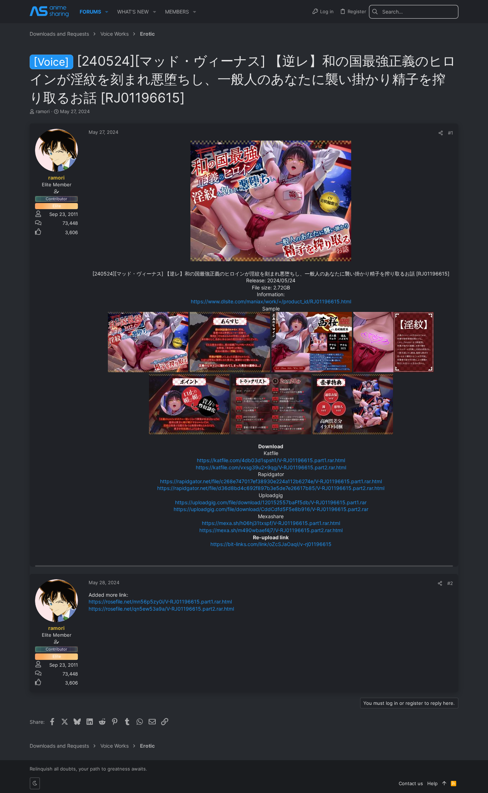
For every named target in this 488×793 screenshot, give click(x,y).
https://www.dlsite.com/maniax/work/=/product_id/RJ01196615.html (271, 301)
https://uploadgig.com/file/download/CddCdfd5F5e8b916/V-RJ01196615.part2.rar (271, 509)
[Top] (444, 783)
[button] (106, 12)
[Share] (440, 133)
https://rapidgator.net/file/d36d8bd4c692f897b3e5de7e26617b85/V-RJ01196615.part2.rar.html (270, 488)
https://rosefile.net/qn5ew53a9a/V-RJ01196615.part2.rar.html (161, 609)
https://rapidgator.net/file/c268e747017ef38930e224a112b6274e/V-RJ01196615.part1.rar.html (271, 481)
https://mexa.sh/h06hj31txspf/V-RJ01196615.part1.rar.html (271, 523)
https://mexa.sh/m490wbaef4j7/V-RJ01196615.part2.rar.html (271, 530)
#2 (450, 583)
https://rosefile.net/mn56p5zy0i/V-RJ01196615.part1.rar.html (160, 601)
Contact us (411, 783)
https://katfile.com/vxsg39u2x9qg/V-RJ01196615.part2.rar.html (271, 467)
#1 (450, 133)
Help (432, 783)
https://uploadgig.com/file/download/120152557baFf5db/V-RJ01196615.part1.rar (271, 502)
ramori (43, 111)
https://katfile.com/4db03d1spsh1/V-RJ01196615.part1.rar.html (271, 460)
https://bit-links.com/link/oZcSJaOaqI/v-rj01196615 (271, 544)
